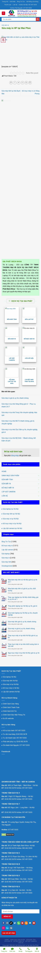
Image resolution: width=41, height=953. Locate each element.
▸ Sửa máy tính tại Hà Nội (11, 514)
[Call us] (18, 923)
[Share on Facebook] (15, 82)
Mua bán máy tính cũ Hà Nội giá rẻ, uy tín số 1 (22, 581)
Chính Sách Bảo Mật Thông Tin (14, 715)
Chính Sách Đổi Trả (10, 711)
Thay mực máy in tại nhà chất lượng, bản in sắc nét (23, 645)
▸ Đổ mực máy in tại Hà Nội (11, 524)
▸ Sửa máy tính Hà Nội (10, 681)
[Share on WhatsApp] (11, 82)
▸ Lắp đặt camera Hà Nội (11, 692)
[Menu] (3, 13)
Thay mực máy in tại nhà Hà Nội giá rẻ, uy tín (23, 636)
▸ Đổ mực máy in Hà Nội (10, 688)
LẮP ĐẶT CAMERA (8, 492)
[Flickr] (3, 928)
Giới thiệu (13, 1)
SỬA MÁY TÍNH (7, 480)
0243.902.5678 (21, 734)
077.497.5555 (25, 745)
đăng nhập (15, 455)
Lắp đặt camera (7, 550)
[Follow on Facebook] (3, 923)
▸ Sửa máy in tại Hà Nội (10, 519)
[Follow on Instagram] (7, 923)
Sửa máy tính (6, 562)
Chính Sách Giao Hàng (11, 704)
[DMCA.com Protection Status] (8, 834)
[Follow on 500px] (7, 928)
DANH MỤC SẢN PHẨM (10, 476)
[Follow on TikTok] (11, 923)
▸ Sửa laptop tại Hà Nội (10, 509)
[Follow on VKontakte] (11, 928)
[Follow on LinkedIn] (30, 923)
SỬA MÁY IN (6, 484)
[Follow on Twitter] (15, 923)
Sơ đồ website (8, 718)
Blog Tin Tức (21, 1)
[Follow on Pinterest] (22, 923)
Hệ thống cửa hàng (32, 1)
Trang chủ (5, 1)
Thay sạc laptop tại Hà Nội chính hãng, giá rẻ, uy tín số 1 (23, 598)
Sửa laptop (6, 554)
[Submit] (37, 19)
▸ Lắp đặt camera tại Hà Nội (12, 528)
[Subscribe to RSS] (26, 923)
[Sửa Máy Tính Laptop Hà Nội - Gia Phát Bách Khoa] (22, 13)
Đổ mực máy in (7, 546)
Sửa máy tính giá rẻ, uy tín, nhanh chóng (22, 622)
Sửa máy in (5, 25)
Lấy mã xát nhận (8, 933)
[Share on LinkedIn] (30, 82)
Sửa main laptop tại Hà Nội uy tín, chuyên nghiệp (23, 614)
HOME (4, 471)
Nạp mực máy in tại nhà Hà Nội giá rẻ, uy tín (23, 653)
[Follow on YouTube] (34, 923)
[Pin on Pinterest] (26, 82)
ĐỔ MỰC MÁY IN (8, 488)
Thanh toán (7, 4)
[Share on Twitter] (18, 82)
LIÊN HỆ (5, 496)
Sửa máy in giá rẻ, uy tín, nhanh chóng (15, 398)
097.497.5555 (20, 731)
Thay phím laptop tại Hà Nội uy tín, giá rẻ (22, 606)
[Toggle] (38, 475)
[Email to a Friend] (22, 82)
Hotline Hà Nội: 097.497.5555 (28, 4)
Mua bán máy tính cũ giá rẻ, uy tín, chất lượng (22, 590)
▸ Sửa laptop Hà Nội (9, 677)
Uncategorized (7, 566)
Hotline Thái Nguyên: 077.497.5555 (21, 8)
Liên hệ (15, 4)
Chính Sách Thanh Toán (11, 707)
